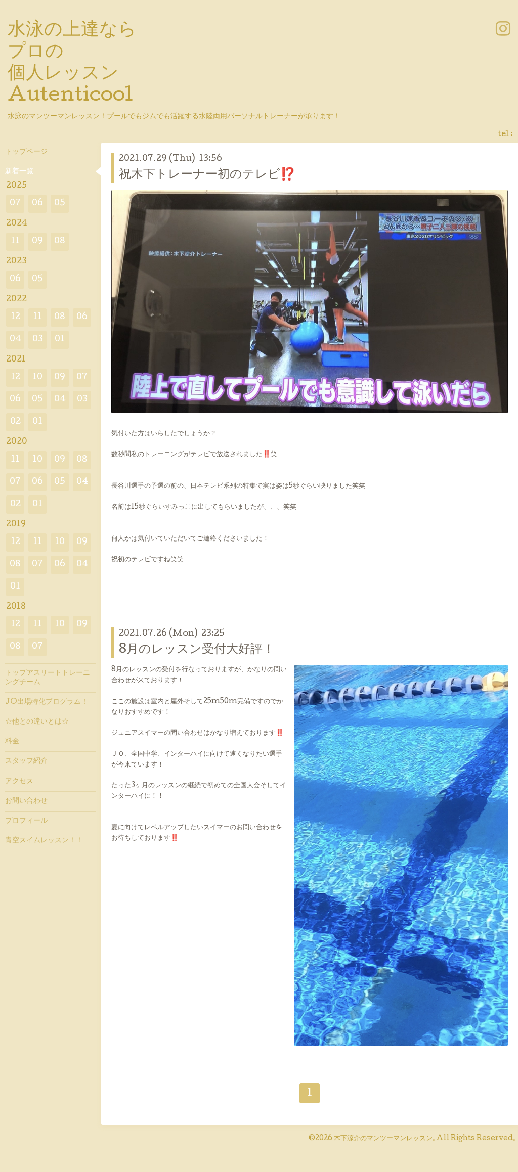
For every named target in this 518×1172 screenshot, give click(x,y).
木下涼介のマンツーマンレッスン (383, 1138)
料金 (12, 742)
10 (37, 377)
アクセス (19, 782)
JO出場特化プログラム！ (46, 702)
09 (37, 241)
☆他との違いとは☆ (37, 722)
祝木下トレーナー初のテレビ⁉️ (207, 175)
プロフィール (26, 821)
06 (37, 203)
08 (59, 241)
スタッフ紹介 (26, 761)
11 (15, 241)
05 (59, 203)
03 (37, 339)
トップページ (26, 152)
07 (15, 203)
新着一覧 (19, 172)
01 (60, 339)
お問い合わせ (26, 801)
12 (15, 317)
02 (15, 422)
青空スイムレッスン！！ (44, 841)
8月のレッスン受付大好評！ (197, 650)
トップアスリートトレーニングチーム (47, 678)
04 (15, 339)
